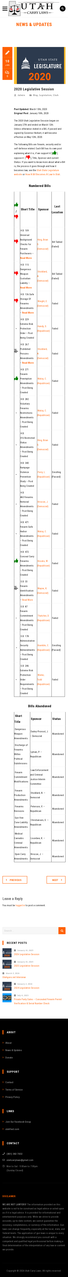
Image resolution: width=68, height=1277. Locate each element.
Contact (9, 1082)
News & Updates (13, 1050)
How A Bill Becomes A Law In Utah (42, 174)
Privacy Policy (12, 1097)
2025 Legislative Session (26, 965)
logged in (20, 905)
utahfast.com (12, 1129)
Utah (55, 95)
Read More (26, 258)
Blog (35, 95)
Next (55, 880)
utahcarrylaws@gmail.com (20, 1160)
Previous (15, 880)
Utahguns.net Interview (14, 977)
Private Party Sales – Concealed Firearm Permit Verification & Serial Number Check (38, 1001)
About (8, 1043)
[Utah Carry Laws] (34, 8)
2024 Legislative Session (26, 988)
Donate (9, 1057)
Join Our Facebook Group (18, 1121)
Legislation (45, 95)
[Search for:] (34, 930)
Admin (21, 95)
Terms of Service (14, 1089)
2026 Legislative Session (26, 954)
